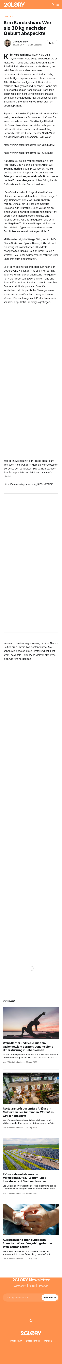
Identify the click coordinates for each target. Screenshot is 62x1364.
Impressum (16, 1340)
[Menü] (58, 4)
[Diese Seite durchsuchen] (53, 4)
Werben (48, 1340)
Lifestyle (8, 16)
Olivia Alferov (20, 41)
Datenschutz (33, 1340)
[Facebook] (31, 1320)
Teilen (52, 43)
